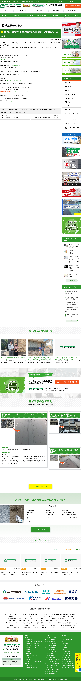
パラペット (37, 627)
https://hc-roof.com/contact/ (16, 101)
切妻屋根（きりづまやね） (31, 626)
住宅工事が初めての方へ (51, 637)
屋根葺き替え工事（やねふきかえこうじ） (28, 620)
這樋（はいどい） (71, 622)
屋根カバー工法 (28, 15)
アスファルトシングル (54, 627)
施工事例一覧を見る (41, 486)
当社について (41, 530)
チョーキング (16, 614)
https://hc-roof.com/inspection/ (21, 91)
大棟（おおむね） (44, 626)
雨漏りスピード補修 (50, 639)
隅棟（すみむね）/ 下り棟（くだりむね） (61, 626)
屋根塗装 (66, 15)
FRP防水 (44, 627)
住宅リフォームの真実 (49, 657)
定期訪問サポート (49, 655)
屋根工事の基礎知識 (50, 673)
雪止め (42, 620)
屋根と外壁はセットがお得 (51, 671)
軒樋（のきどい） (17, 627)
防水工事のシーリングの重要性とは (70, 667)
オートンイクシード (50, 649)
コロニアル (71, 627)
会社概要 (65, 645)
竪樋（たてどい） (28, 627)
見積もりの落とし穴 (50, 667)
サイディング (46, 614)
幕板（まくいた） (60, 622)
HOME (27, 635)
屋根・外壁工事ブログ (67, 657)
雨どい (31, 624)
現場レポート (58, 550)
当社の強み (65, 643)
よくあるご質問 (66, 651)
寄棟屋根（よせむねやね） (16, 626)
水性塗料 (11, 616)
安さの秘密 (30, 665)
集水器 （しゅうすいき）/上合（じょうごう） (16, 624)
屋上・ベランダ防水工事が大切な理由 (71, 663)
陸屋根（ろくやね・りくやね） (31, 618)
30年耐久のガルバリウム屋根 (52, 669)
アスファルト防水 (52, 616)
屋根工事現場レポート (68, 639)
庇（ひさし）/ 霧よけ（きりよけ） (24, 622)
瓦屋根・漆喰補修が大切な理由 (69, 665)
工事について (47, 635)
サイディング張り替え (71, 119)
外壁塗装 (76, 15)
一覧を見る (72, 280)
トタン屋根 (72, 618)
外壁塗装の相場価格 (32, 667)
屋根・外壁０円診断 (50, 641)
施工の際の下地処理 (50, 647)
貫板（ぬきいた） (73, 624)
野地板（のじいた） (70, 620)
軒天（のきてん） (53, 624)
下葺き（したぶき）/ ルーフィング (54, 620)
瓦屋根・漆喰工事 (42, 15)
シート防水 (70, 616)
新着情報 (69, 550)
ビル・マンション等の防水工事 (71, 128)
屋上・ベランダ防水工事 (33, 645)
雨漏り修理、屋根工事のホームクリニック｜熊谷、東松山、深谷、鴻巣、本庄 (35, 679)
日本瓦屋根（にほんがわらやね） (59, 618)
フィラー (24, 614)
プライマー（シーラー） (35, 614)
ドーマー (76, 626)
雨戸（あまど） (50, 622)
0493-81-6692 (55, 4)
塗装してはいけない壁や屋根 (52, 663)
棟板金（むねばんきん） (41, 624)
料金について (29, 663)
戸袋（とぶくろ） (40, 622)
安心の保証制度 (49, 653)
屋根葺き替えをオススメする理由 (70, 659)
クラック (8, 614)
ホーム (7, 11)
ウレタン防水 (62, 616)
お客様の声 (65, 637)
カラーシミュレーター (50, 645)
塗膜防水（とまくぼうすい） (14, 618)
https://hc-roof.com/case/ (14, 78)
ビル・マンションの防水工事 (34, 661)
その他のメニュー (66, 655)
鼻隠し (8, 627)
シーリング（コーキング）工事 (23, 616)
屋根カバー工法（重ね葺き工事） (35, 641)
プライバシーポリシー (68, 653)
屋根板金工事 (55, 15)
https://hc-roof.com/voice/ (14, 80)
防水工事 (4, 15)
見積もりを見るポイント (51, 665)
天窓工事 (67, 110)
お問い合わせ (65, 649)
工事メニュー (29, 637)
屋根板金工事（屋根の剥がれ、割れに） (71, 661)
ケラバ (6, 626)
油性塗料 (74, 614)
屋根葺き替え (15, 15)
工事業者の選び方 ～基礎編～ (52, 659)
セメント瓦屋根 (45, 618)
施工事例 (64, 635)
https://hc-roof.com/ (6, 59)
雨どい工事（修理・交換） (71, 114)
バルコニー (36, 616)
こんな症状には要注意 (50, 651)
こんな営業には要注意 (50, 661)
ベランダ (43, 616)
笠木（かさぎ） (10, 622)
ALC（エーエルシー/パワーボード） (60, 614)
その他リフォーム (70, 123)
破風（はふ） (63, 624)
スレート (64, 627)
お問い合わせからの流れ (51, 643)
